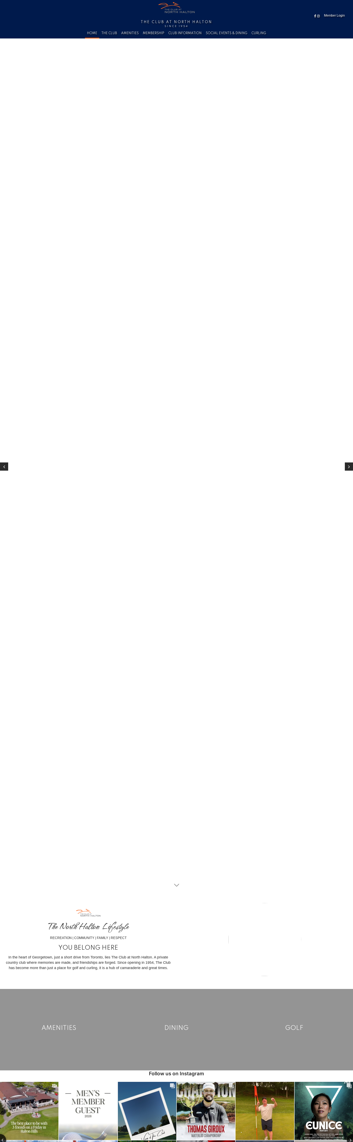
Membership (153, 33)
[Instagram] (319, 16)
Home (92, 33)
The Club (109, 33)
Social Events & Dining (226, 33)
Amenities (130, 33)
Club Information (185, 33)
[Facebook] (315, 16)
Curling (258, 33)
